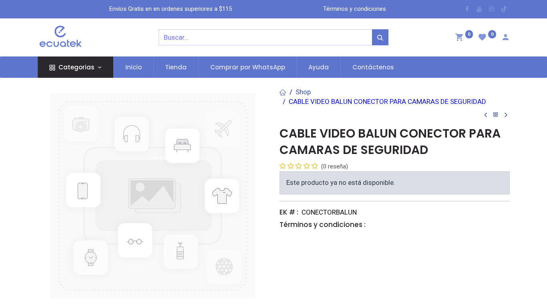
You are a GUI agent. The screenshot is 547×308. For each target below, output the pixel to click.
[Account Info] (505, 38)
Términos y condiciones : (323, 224)
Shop (303, 92)
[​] (467, 9)
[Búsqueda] (380, 37)
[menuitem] (133, 67)
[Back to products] (496, 115)
